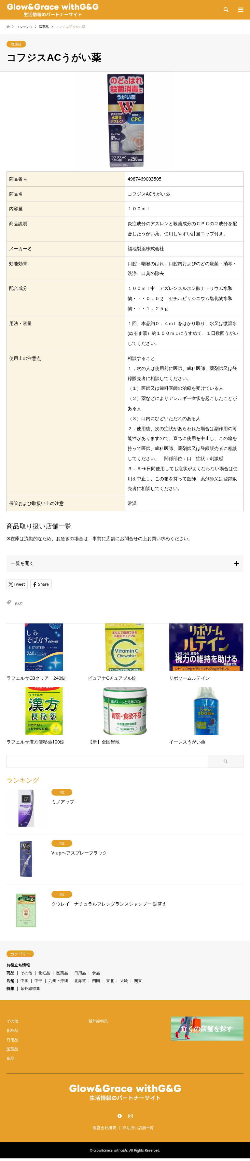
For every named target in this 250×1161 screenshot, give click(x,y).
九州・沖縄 (58, 980)
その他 (26, 973)
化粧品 (44, 973)
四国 (96, 980)
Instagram (130, 1115)
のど (19, 603)
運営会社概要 (104, 1127)
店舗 (10, 980)
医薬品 (16, 44)
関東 (138, 980)
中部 (38, 980)
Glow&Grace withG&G (110, 1150)
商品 (10, 973)
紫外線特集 (30, 988)
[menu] (240, 10)
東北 (110, 980)
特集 (10, 988)
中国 (24, 980)
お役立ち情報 (18, 965)
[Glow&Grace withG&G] (53, 9)
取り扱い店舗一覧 (138, 1127)
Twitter (120, 1115)
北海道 (80, 980)
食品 (96, 973)
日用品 (80, 973)
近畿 (124, 980)
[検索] (225, 10)
